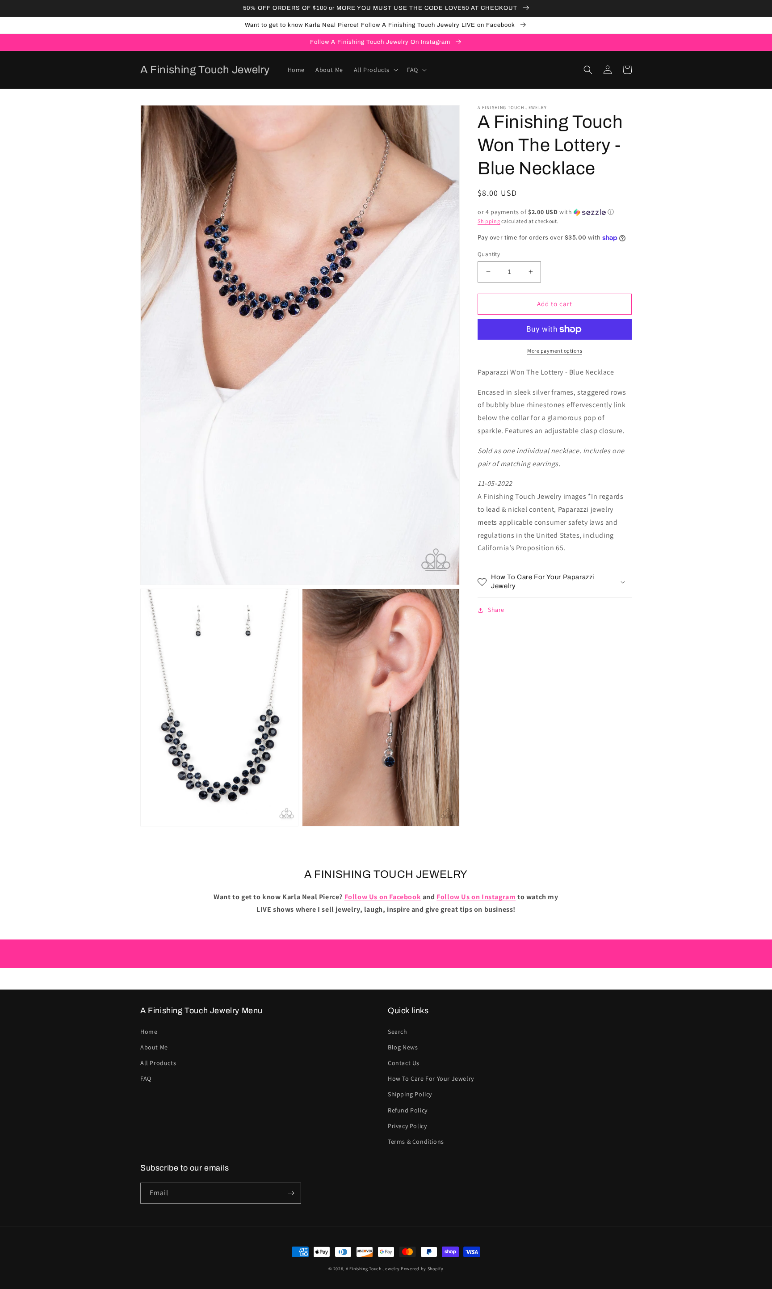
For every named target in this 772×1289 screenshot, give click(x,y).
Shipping (489, 221)
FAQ (145, 1078)
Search (397, 1032)
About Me (154, 1047)
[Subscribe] (291, 1193)
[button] (375, 69)
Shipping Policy (410, 1094)
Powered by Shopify (422, 1269)
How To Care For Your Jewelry (431, 1078)
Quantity (489, 254)
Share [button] (496, 610)
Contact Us (404, 1063)
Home (148, 1032)
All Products (158, 1063)
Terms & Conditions (416, 1141)
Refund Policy (408, 1110)
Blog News (403, 1047)
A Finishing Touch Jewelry (373, 1269)
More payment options (554, 350)
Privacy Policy (407, 1126)
